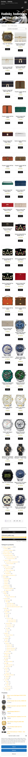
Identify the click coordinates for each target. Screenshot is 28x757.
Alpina (5, 593)
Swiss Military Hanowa (8, 674)
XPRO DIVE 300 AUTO (11, 605)
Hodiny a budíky (6, 552)
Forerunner (8, 623)
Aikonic (7, 655)
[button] (26, 735)
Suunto (5, 668)
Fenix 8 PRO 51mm (12, 621)
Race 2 (7, 669)
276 (20, 521)
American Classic (9, 635)
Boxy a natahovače (8, 567)
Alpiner (7, 595)
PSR (8, 636)
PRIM (5, 660)
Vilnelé (7, 689)
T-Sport (7, 684)
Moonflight (8, 600)
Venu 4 (8, 630)
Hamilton (6, 633)
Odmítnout (14, 750)
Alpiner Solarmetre (11, 596)
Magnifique (8, 610)
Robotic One (8, 666)
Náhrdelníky (6, 578)
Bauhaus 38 (9, 645)
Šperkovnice (8, 568)
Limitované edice (9, 665)
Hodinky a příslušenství (8, 547)
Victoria (7, 651)
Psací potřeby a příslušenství (12, 562)
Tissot (5, 679)
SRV (8, 683)
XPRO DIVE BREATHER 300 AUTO (13, 606)
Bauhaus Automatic (11, 648)
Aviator (5, 598)
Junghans (6, 638)
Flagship (7, 676)
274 (14, 521)
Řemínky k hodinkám (8, 550)
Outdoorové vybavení (8, 588)
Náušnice (6, 582)
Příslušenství (8, 573)
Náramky (6, 580)
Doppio (7, 658)
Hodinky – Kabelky (6, 1)
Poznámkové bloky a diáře (11, 557)
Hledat (14, 532)
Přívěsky (6, 583)
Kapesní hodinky (9, 661)
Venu (7, 628)
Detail (7, 49)
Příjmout (14, 746)
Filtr (14, 539)
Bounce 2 (7, 613)
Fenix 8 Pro (9, 618)
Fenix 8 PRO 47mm (12, 620)
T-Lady (7, 681)
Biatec (5, 608)
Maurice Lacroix (7, 653)
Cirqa (7, 615)
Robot (5, 663)
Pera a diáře (6, 572)
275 (17, 521)
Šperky (4, 577)
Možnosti (14, 754)
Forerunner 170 (10, 625)
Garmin (5, 611)
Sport (7, 640)
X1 (7, 631)
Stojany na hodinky (9, 570)
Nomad (7, 678)
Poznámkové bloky (11, 558)
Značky (4, 591)
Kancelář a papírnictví (7, 553)
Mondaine (6, 656)
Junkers (6, 641)
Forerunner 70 (10, 626)
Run (6, 671)
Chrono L (9, 686)
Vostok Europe (7, 688)
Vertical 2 (8, 673)
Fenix (7, 616)
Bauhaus (7, 643)
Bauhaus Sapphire (10, 650)
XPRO (7, 601)
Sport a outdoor (6, 587)
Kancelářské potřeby (8, 555)
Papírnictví (6, 560)
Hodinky (5, 548)
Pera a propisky (10, 563)
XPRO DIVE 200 (10, 603)
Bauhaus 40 (9, 646)
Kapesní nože (8, 590)
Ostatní (4, 565)
